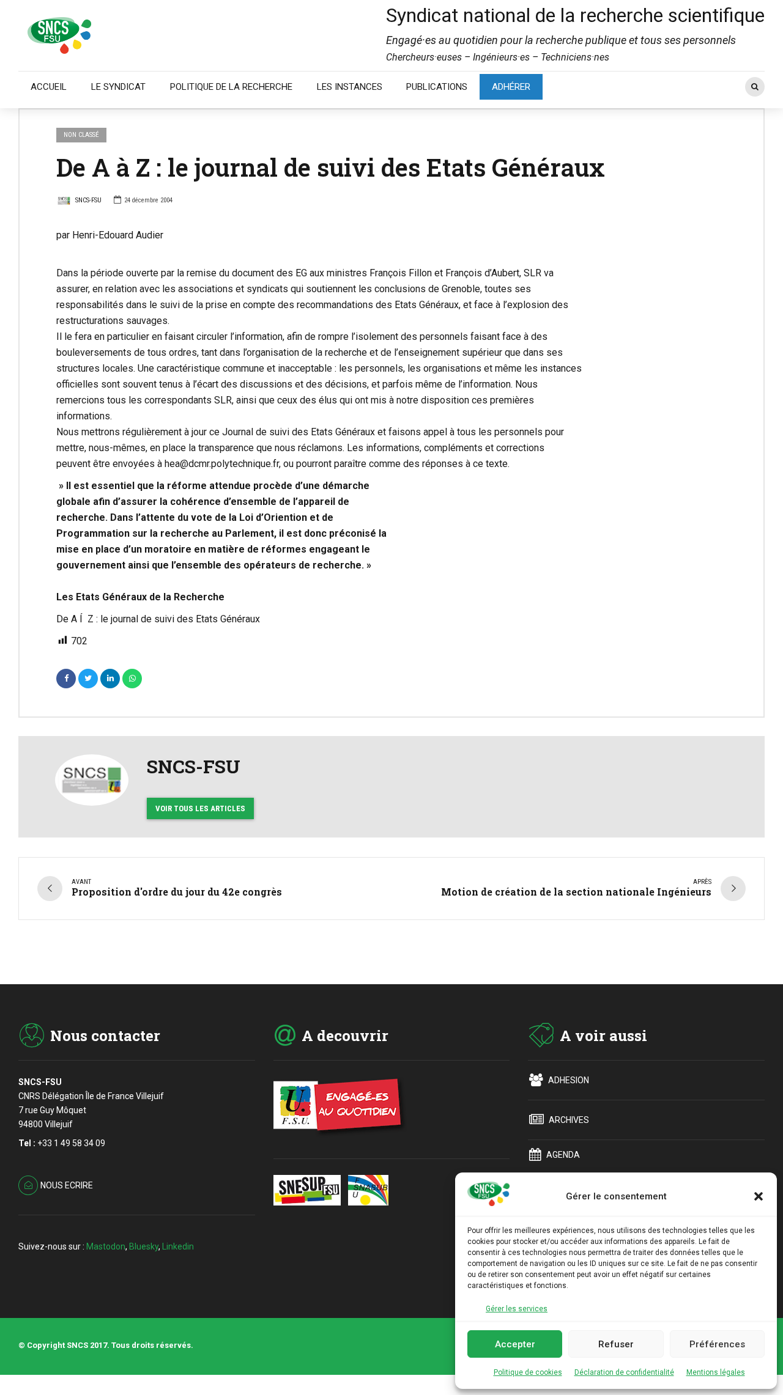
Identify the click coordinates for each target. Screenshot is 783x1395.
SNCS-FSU (88, 200)
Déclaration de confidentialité (624, 1372)
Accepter (515, 1344)
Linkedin (178, 1246)
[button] (758, 1196)
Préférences (717, 1344)
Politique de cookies (528, 1372)
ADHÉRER (511, 86)
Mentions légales (715, 1372)
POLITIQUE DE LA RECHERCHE (231, 86)
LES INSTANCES (349, 86)
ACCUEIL (49, 86)
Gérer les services (516, 1309)
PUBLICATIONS (436, 86)
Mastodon (105, 1246)
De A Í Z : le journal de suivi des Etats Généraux (158, 619)
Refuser (616, 1344)
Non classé (81, 135)
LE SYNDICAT (118, 86)
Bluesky (143, 1246)
